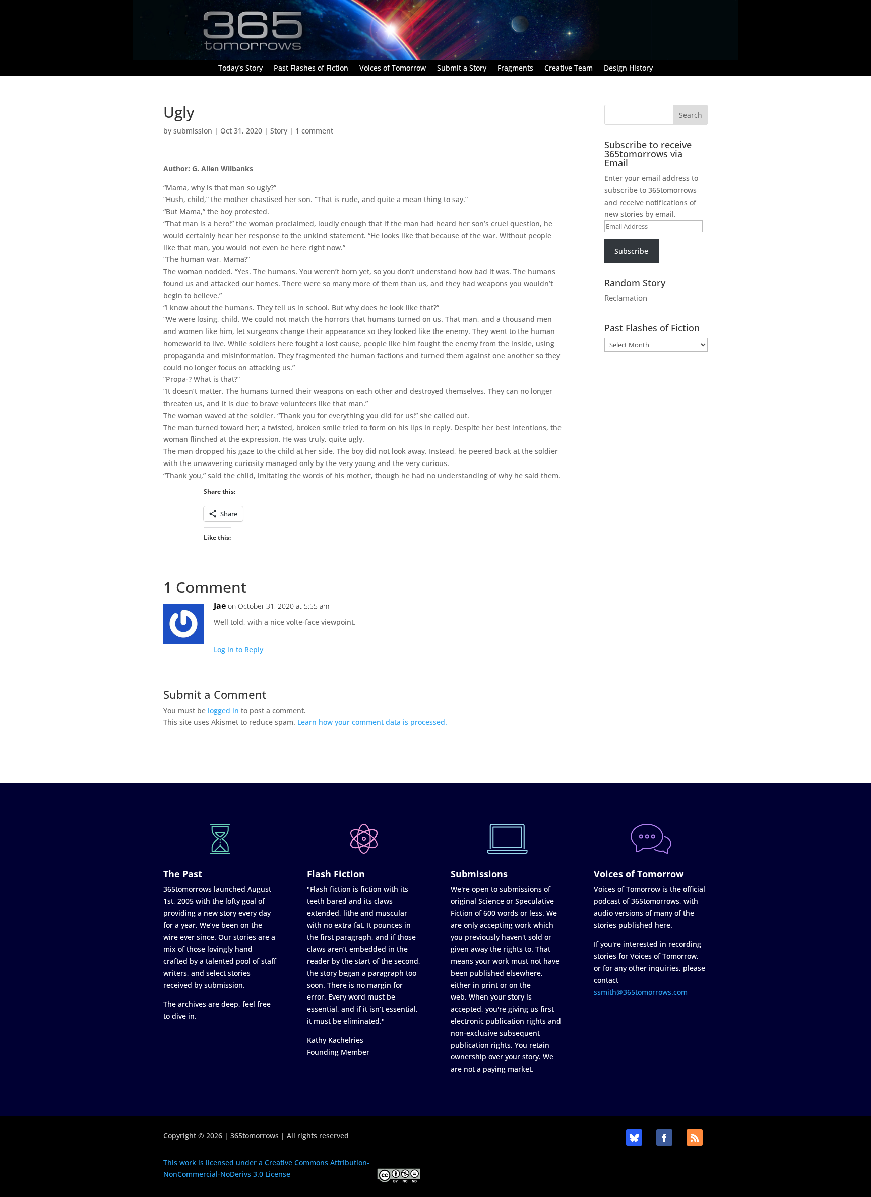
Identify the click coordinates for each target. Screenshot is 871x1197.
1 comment (314, 131)
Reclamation (625, 298)
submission (192, 131)
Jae (220, 605)
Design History (628, 68)
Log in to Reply (238, 649)
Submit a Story (461, 68)
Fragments (515, 68)
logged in (223, 710)
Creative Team (568, 68)
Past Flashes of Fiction (311, 68)
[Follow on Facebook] (664, 1137)
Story (278, 131)
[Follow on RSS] (695, 1137)
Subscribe (631, 251)
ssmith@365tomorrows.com (641, 992)
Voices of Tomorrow (392, 68)
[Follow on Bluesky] (634, 1137)
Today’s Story (240, 68)
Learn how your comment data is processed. (372, 722)
